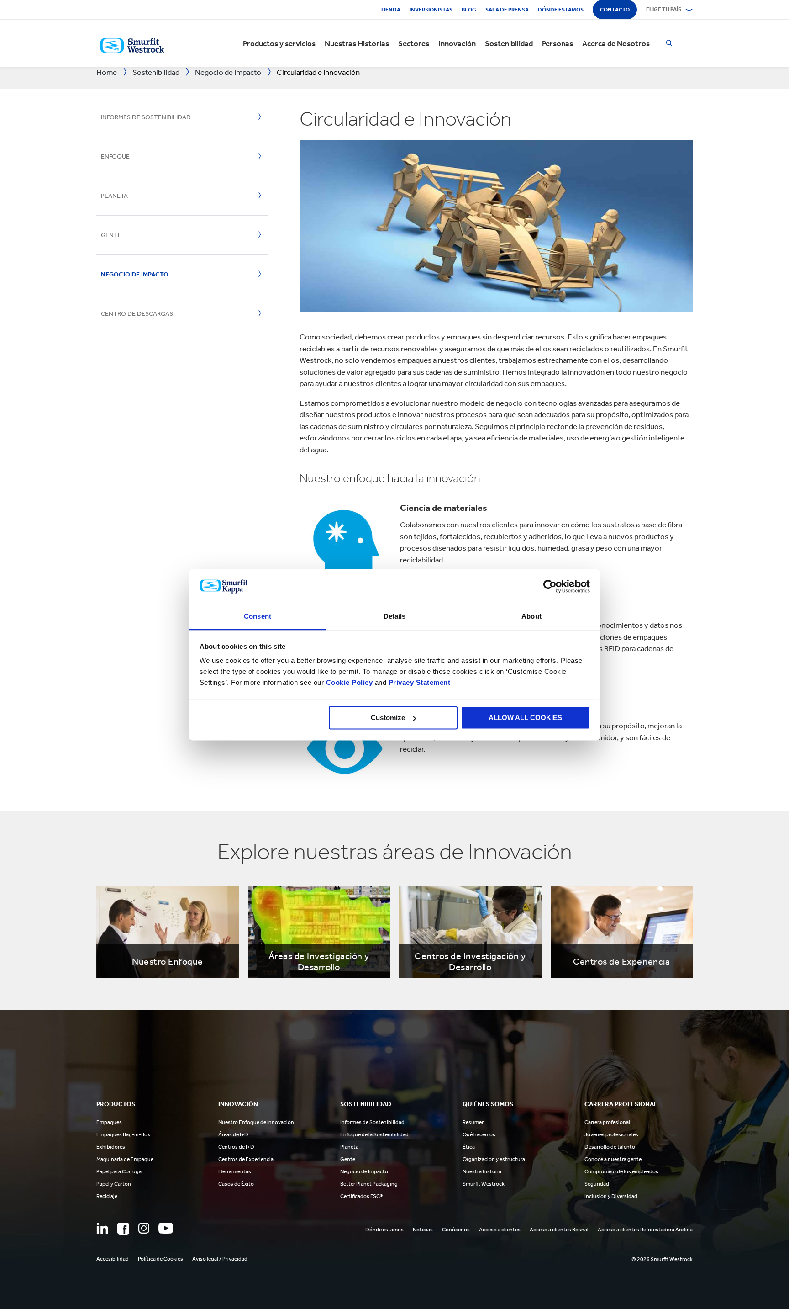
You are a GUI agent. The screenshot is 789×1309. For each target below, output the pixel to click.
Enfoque (115, 156)
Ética (469, 1147)
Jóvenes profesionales (611, 1134)
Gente (111, 235)
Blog (469, 9)
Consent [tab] (257, 616)
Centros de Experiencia (246, 1159)
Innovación (457, 43)
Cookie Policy (349, 683)
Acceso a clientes (500, 1229)
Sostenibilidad (509, 43)
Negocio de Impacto (134, 274)
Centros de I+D (236, 1147)
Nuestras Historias (357, 43)
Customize (388, 717)
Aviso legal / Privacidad (219, 1259)
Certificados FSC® (361, 1196)
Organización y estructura (494, 1159)
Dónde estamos (561, 9)
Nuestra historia (482, 1171)
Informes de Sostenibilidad (146, 117)
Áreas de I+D (233, 1134)
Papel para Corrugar (119, 1171)
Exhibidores (110, 1147)
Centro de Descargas (137, 314)
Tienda (390, 9)
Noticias (423, 1229)
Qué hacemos (479, 1134)
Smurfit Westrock (484, 1184)
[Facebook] (123, 1229)
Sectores (413, 43)
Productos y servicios (279, 43)
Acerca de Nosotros (616, 43)
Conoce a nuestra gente (613, 1159)
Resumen (474, 1122)
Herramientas (234, 1171)
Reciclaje (106, 1196)
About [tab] (531, 616)
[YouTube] (165, 1228)
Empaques (109, 1122)
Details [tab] (395, 616)
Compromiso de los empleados (621, 1171)
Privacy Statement (418, 683)
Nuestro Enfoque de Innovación (256, 1122)
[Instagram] (143, 1228)
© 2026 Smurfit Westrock (662, 1259)
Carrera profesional (607, 1122)
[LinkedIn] (102, 1228)
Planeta (114, 196)
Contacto (615, 9)
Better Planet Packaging (369, 1184)
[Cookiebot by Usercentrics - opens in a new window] (550, 586)
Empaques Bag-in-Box (123, 1134)
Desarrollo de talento (609, 1147)
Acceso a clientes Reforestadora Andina (645, 1229)
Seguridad (596, 1184)
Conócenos (456, 1229)
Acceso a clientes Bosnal (559, 1229)
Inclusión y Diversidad (610, 1196)
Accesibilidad (112, 1259)
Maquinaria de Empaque (124, 1159)
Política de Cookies (160, 1259)
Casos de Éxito (236, 1184)
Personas (557, 43)
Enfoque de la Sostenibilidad (374, 1134)
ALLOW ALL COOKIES (525, 717)
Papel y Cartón (113, 1184)
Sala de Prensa (507, 9)
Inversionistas (431, 9)
